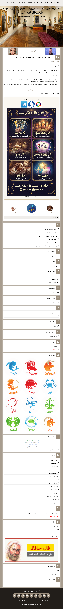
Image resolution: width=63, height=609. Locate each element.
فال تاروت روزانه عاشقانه (52, 496)
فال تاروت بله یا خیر (53, 499)
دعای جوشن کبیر (54, 313)
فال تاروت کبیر (54, 463)
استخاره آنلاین (31, 2)
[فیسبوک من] (40, 596)
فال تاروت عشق (54, 493)
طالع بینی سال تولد (53, 450)
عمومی (51, 217)
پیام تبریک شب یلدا (53, 536)
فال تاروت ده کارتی (53, 490)
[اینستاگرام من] (35, 596)
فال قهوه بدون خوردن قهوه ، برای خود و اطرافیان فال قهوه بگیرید (34, 57)
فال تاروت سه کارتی (53, 473)
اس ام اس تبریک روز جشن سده (51, 229)
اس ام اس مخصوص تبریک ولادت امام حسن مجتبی (47, 246)
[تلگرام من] (44, 596)
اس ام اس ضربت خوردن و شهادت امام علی (48, 236)
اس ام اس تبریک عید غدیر (52, 242)
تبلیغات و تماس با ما (11, 2)
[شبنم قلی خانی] (13, 52)
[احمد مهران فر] (50, 52)
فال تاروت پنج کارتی (53, 480)
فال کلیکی (55, 326)
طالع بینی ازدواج (54, 303)
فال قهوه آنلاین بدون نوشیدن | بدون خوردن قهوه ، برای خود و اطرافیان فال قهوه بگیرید (31, 10)
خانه (58, 2)
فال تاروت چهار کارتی (53, 476)
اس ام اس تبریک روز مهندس (51, 232)
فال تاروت (46, 2)
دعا (57, 316)
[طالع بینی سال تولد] (32, 444)
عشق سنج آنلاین (54, 336)
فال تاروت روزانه (54, 460)
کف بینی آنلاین (54, 293)
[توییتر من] (27, 596)
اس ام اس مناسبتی (22, 2)
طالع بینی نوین (55, 574)
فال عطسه (55, 570)
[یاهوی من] (48, 596)
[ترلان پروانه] (32, 51)
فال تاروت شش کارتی (53, 483)
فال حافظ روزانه (54, 530)
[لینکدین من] (14, 596)
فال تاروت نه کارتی (53, 486)
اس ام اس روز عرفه (53, 239)
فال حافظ (53, 2)
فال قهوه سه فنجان (53, 279)
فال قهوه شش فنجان (53, 282)
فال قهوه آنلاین (31, 89)
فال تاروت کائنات (54, 466)
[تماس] (31, 596)
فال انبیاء (56, 266)
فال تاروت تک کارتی (53, 470)
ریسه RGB (55, 346)
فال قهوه (56, 276)
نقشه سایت (24, 604)
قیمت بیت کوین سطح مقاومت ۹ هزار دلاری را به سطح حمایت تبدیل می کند (42, 513)
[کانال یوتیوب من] (18, 596)
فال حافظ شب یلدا (54, 533)
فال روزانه (39, 2)
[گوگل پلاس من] (23, 596)
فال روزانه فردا (54, 584)
